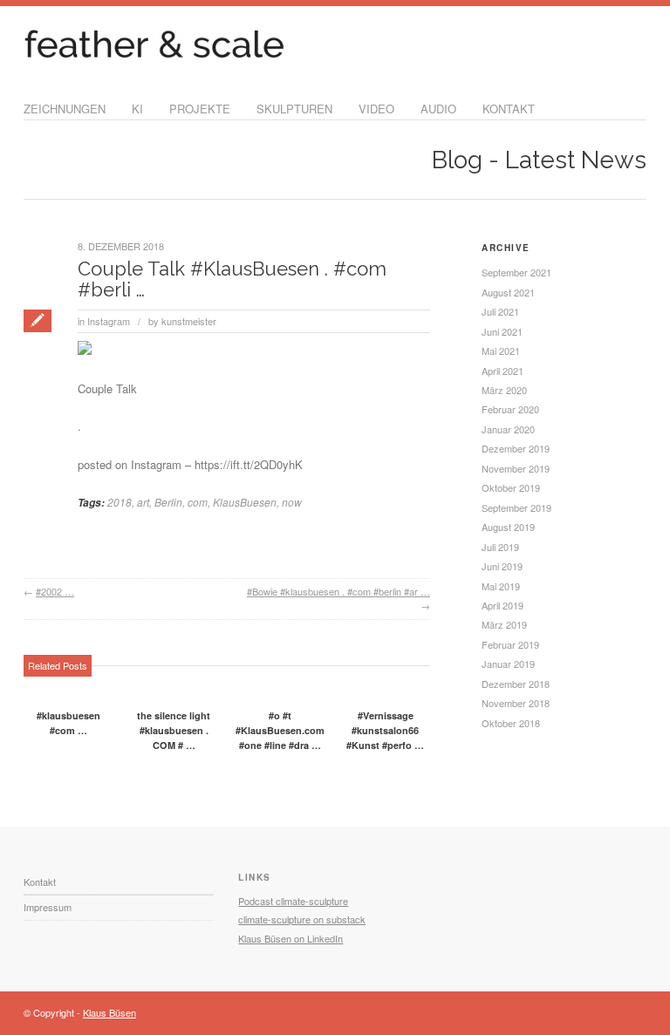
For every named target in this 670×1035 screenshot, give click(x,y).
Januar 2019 (508, 664)
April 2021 (502, 371)
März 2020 (504, 390)
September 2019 (516, 507)
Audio (438, 108)
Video (376, 108)
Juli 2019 (500, 547)
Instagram (108, 321)
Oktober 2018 (511, 723)
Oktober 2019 (511, 487)
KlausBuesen (245, 501)
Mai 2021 (501, 350)
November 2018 (516, 703)
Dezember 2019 (516, 448)
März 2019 (504, 624)
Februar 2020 (510, 409)
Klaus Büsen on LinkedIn (290, 938)
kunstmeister (188, 321)
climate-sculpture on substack (302, 919)
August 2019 (508, 527)
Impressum (48, 907)
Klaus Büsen (109, 1012)
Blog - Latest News (539, 160)
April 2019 (502, 605)
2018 (119, 501)
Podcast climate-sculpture (293, 901)
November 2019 (516, 468)
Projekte (199, 108)
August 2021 (508, 292)
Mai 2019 (501, 586)
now (292, 501)
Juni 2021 (502, 331)
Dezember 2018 (516, 684)
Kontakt (508, 108)
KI (137, 108)
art (143, 501)
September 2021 (516, 272)
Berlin (168, 501)
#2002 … (55, 591)
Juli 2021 (500, 311)
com (198, 501)
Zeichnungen (65, 108)
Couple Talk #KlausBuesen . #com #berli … (232, 279)
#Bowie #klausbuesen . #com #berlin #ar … (338, 591)
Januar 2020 (508, 429)
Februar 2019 (510, 644)
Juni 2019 (502, 566)
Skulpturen (294, 108)
